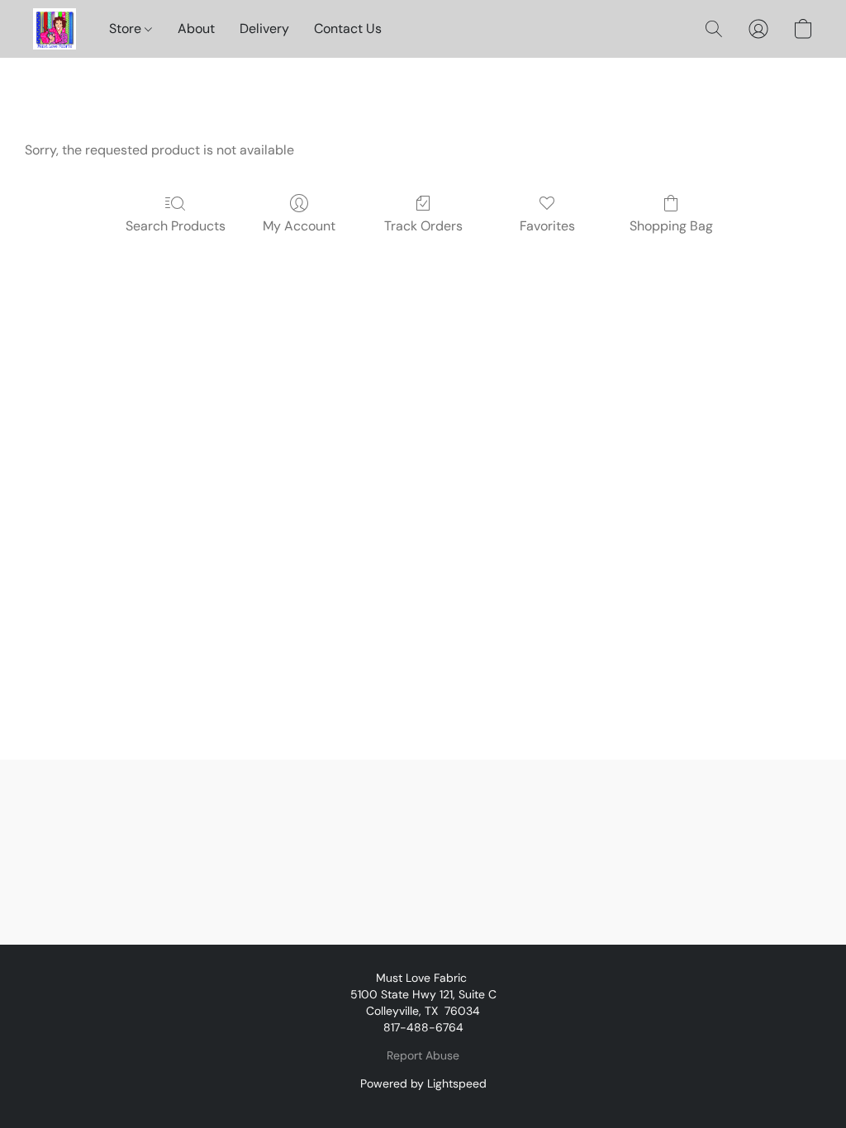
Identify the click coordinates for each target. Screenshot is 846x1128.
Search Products (176, 226)
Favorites (547, 226)
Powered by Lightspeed (423, 1083)
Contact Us (348, 28)
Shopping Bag (671, 226)
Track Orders (423, 226)
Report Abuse (423, 1055)
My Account (299, 226)
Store (127, 28)
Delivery (264, 28)
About (196, 28)
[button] (54, 29)
